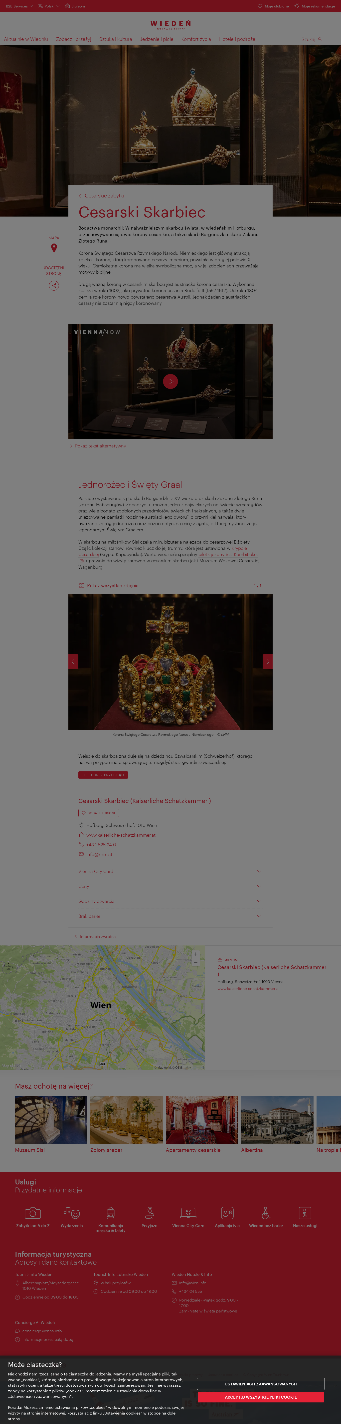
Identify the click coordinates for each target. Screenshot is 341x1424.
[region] (170, 1390)
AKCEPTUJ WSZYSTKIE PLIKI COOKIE (261, 1397)
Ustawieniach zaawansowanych (261, 1383)
